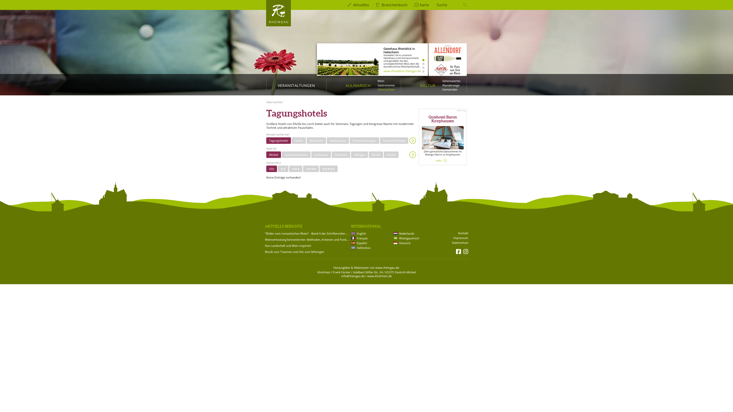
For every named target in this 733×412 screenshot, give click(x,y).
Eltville (376, 155)
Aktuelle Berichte (283, 226)
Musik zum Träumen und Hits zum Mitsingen (294, 252)
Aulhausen (321, 155)
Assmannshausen (296, 155)
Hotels (299, 140)
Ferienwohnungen (364, 140)
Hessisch (405, 243)
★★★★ (311, 169)
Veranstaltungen (296, 85)
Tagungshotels (278, 140)
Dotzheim (341, 155)
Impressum (460, 238)
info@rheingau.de (353, 276)
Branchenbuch (394, 4)
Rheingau (279, 22)
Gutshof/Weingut (394, 140)
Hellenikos (364, 248)
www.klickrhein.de (379, 276)
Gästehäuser (338, 140)
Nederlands (406, 233)
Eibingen (359, 155)
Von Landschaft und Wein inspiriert (288, 246)
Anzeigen (412, 140)
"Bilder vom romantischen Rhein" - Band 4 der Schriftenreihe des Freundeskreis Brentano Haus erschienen (307, 233)
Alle (271, 169)
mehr (439, 160)
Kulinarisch (358, 85)
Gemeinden (450, 89)
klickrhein (323, 272)
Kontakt (463, 233)
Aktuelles (361, 4)
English (361, 233)
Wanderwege (450, 85)
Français (362, 238)
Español (362, 243)
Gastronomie (386, 85)
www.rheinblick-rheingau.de (402, 71)
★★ (283, 169)
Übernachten (386, 89)
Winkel (273, 155)
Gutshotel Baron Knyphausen (443, 119)
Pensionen (316, 140)
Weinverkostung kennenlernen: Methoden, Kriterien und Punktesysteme (307, 239)
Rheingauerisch (409, 238)
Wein (381, 81)
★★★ (295, 169)
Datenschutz (460, 243)
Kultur (427, 85)
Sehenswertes (451, 81)
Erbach (391, 155)
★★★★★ (328, 169)
